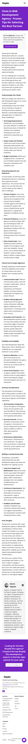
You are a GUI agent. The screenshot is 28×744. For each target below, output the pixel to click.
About (4, 724)
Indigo (16, 698)
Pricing (4, 729)
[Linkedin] (22, 585)
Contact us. (5, 685)
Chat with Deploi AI (10, 46)
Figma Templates (7, 734)
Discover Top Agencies (14, 665)
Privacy (4, 739)
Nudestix (17, 703)
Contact (4, 731)
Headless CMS (6, 710)
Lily (15, 706)
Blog (3, 726)
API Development (7, 712)
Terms (10, 739)
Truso (16, 708)
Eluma (16, 701)
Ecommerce (5, 707)
